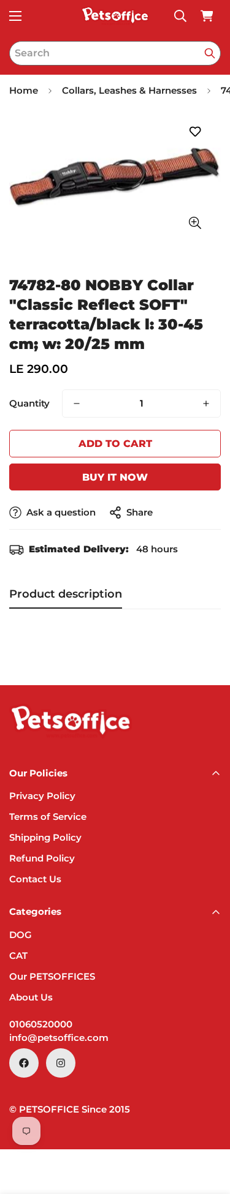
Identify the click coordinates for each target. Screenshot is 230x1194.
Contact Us (35, 879)
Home (23, 90)
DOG (20, 935)
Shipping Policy (45, 837)
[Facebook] (24, 1063)
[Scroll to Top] (208, 1129)
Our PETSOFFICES (52, 976)
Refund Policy (42, 858)
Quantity (29, 403)
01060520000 (40, 1024)
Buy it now (115, 477)
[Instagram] (60, 1063)
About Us (31, 997)
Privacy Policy (42, 796)
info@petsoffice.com (59, 1037)
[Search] (210, 53)
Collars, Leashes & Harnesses (129, 90)
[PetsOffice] (115, 16)
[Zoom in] (195, 223)
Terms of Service (47, 816)
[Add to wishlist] (195, 132)
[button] (207, 16)
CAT (18, 955)
